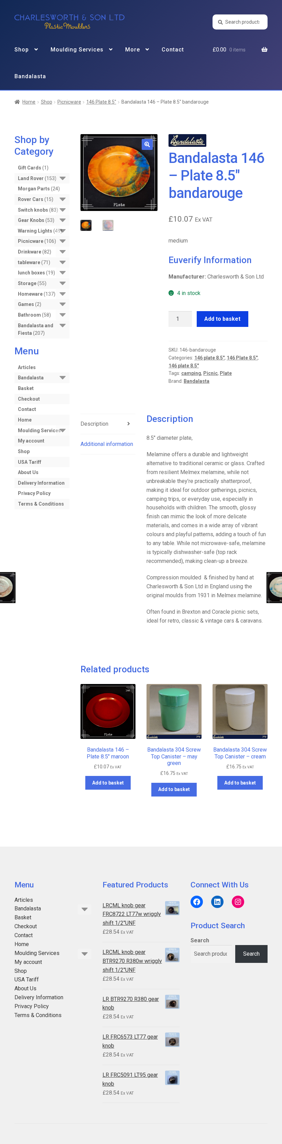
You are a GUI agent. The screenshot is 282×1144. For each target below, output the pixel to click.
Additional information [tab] (106, 444)
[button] (147, 144)
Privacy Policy (34, 493)
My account (31, 441)
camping (191, 373)
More (132, 49)
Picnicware (69, 102)
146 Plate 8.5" (101, 102)
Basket (26, 388)
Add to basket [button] (108, 783)
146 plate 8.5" (209, 358)
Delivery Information (41, 483)
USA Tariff (29, 462)
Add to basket (222, 319)
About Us (28, 472)
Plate (226, 373)
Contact (173, 49)
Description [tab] (94, 424)
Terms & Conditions (41, 504)
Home (28, 102)
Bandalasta (30, 76)
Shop (21, 49)
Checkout (29, 399)
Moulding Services (77, 49)
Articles (27, 367)
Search (200, 940)
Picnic (210, 373)
